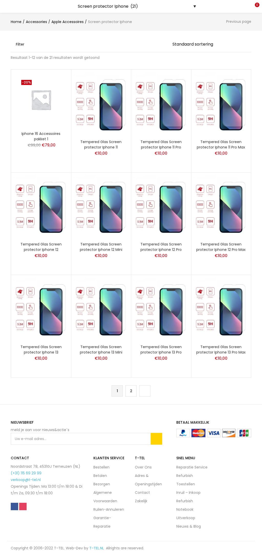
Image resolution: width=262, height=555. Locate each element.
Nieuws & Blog (188, 526)
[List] (165, 44)
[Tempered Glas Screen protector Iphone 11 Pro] (161, 103)
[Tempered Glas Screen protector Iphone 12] (41, 206)
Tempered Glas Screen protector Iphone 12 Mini (101, 247)
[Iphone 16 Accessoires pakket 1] (41, 99)
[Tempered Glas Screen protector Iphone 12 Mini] (101, 206)
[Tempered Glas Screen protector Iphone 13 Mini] (101, 308)
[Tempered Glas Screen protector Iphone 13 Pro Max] (221, 308)
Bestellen (101, 467)
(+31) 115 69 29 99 (26, 473)
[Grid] (148, 44)
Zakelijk (141, 501)
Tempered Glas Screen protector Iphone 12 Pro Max (221, 247)
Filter (20, 44)
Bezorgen (101, 484)
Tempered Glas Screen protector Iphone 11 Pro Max (221, 144)
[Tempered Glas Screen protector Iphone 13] (41, 308)
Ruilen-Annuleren (108, 509)
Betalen (100, 475)
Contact (142, 492)
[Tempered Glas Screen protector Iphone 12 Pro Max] (221, 206)
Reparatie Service (192, 467)
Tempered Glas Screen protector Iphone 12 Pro (161, 247)
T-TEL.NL (97, 548)
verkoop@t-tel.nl (26, 479)
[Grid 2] (157, 44)
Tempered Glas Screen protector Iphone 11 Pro (161, 144)
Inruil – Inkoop (188, 492)
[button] (254, 6)
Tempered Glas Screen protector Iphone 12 (41, 247)
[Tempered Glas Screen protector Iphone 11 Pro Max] (221, 103)
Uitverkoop (185, 517)
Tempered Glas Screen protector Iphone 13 (41, 349)
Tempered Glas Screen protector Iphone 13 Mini (101, 349)
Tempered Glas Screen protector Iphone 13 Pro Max (221, 349)
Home (16, 21)
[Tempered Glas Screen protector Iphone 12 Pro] (161, 206)
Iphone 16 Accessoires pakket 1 (40, 136)
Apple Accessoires (67, 21)
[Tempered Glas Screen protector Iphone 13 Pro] (161, 308)
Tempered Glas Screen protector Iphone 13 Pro (161, 349)
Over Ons (143, 467)
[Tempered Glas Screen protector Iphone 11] (101, 103)
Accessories (36, 21)
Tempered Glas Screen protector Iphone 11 (101, 144)
